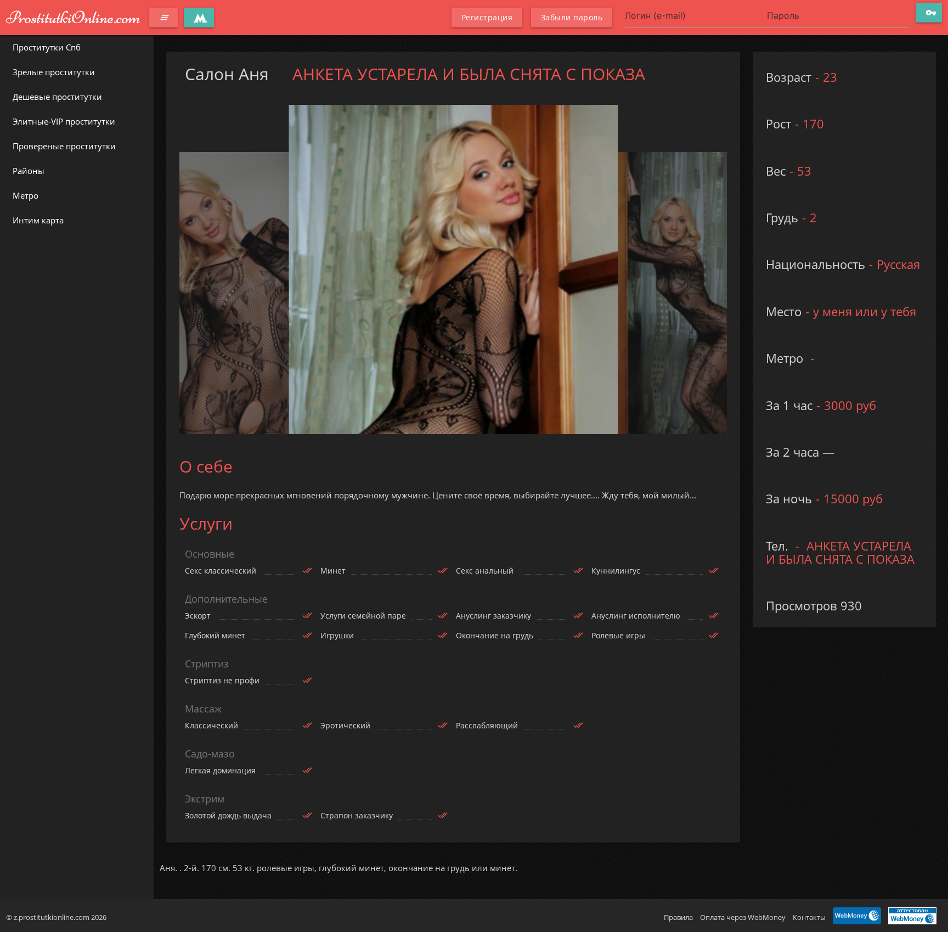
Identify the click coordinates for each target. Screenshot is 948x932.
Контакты (809, 917)
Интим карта (38, 220)
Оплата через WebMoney (743, 917)
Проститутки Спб (47, 47)
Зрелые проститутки (54, 71)
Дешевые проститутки (57, 96)
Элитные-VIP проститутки (64, 121)
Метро (25, 195)
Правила (678, 917)
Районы (28, 170)
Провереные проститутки (64, 146)
